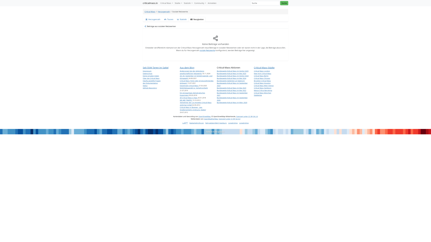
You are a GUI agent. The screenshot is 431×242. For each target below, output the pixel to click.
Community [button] (199, 3)
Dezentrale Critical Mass (189, 86)
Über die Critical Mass (151, 78)
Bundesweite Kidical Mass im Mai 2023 (231, 88)
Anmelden (212, 3)
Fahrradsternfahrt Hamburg (216, 123)
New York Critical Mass (262, 73)
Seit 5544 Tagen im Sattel (155, 67)
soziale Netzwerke (207, 50)
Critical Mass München (262, 93)
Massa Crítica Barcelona (263, 90)
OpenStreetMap (205, 116)
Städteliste (258, 95)
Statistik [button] (187, 3)
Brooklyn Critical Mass (262, 81)
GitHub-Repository (150, 88)
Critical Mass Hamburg (262, 88)
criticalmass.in (150, 3)
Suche (284, 3)
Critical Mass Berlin (261, 76)
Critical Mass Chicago (262, 78)
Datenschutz (147, 73)
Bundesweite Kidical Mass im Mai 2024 (231, 78)
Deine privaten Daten (151, 76)
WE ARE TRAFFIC (186, 100)
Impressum (147, 71)
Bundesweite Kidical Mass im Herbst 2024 (232, 76)
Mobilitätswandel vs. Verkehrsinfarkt (194, 88)
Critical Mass (150, 11)
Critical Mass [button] (166, 3)
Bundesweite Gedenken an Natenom (231, 81)
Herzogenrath (164, 11)
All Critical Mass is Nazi (189, 98)
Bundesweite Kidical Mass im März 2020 (232, 103)
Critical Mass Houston (262, 83)
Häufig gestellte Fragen (152, 81)
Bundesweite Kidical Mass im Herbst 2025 (232, 71)
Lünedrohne (233, 123)
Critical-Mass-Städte (264, 67)
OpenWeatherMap (211, 119)
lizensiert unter (247, 116)
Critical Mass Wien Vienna (264, 86)
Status (145, 86)
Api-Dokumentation (150, 83)
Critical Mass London (262, 71)
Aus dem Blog (187, 67)
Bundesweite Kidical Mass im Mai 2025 (231, 73)
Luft (185, 123)
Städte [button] (178, 3)
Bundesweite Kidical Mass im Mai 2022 (231, 90)
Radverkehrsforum (196, 123)
